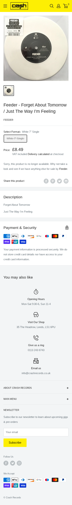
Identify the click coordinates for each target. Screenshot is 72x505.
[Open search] (52, 6)
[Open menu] (5, 6)
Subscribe (15, 442)
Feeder (8, 119)
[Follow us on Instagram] (19, 463)
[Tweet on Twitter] (59, 181)
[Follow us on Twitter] (12, 463)
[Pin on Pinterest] (52, 181)
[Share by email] (66, 181)
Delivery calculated (38, 154)
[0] (65, 6)
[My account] (58, 6)
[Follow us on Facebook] (5, 463)
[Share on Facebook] (46, 181)
